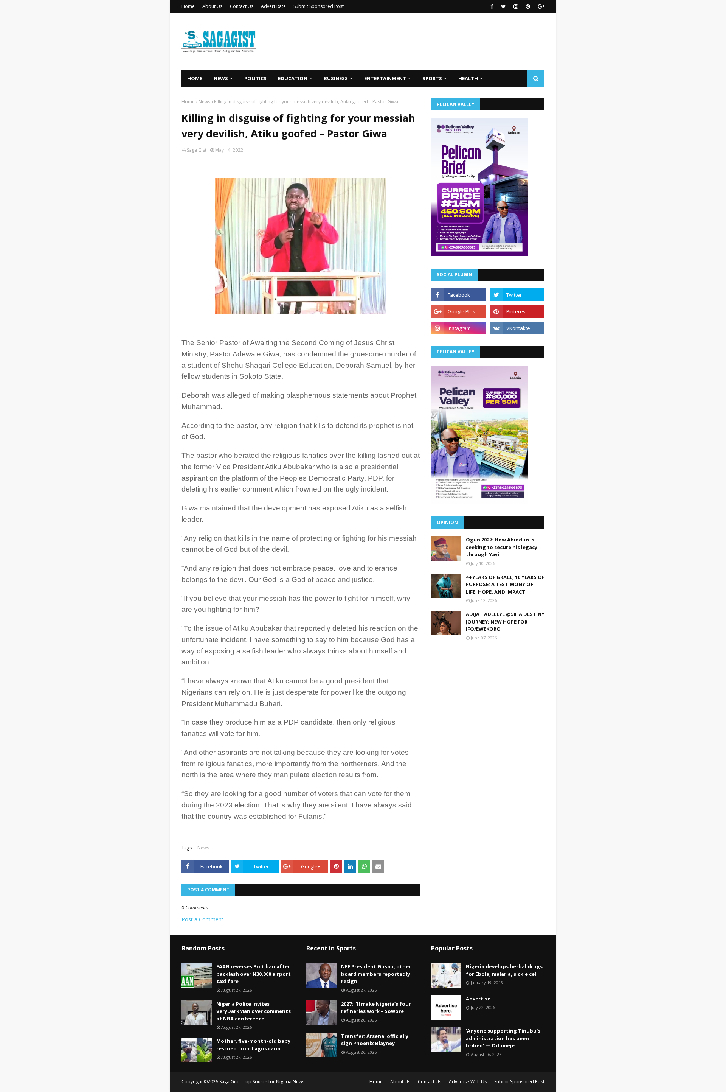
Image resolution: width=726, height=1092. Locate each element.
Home (188, 6)
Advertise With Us (468, 1081)
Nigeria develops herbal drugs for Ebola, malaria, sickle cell (504, 970)
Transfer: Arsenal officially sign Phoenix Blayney (374, 1040)
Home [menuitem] (194, 78)
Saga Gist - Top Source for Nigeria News (261, 1081)
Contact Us (241, 6)
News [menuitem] (221, 78)
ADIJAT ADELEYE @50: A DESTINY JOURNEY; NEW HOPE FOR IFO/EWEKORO (505, 621)
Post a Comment (202, 919)
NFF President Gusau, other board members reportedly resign (376, 974)
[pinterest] (528, 6)
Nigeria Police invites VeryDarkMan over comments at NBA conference (253, 1011)
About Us (212, 6)
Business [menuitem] (336, 78)
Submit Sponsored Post (318, 6)
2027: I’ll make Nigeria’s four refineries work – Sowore (376, 1007)
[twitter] (503, 6)
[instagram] (516, 6)
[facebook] (492, 6)
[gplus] (540, 6)
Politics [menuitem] (255, 78)
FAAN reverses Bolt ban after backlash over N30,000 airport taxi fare (253, 974)
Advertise (478, 998)
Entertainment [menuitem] (385, 78)
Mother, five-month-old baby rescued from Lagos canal (253, 1045)
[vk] (517, 328)
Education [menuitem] (292, 78)
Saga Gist (196, 150)
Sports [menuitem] (432, 78)
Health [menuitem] (468, 78)
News (204, 101)
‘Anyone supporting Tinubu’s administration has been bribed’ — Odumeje (503, 1038)
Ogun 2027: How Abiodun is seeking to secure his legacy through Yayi (501, 547)
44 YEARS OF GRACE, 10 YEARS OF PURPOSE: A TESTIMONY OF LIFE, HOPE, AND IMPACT (505, 584)
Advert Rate (273, 6)
